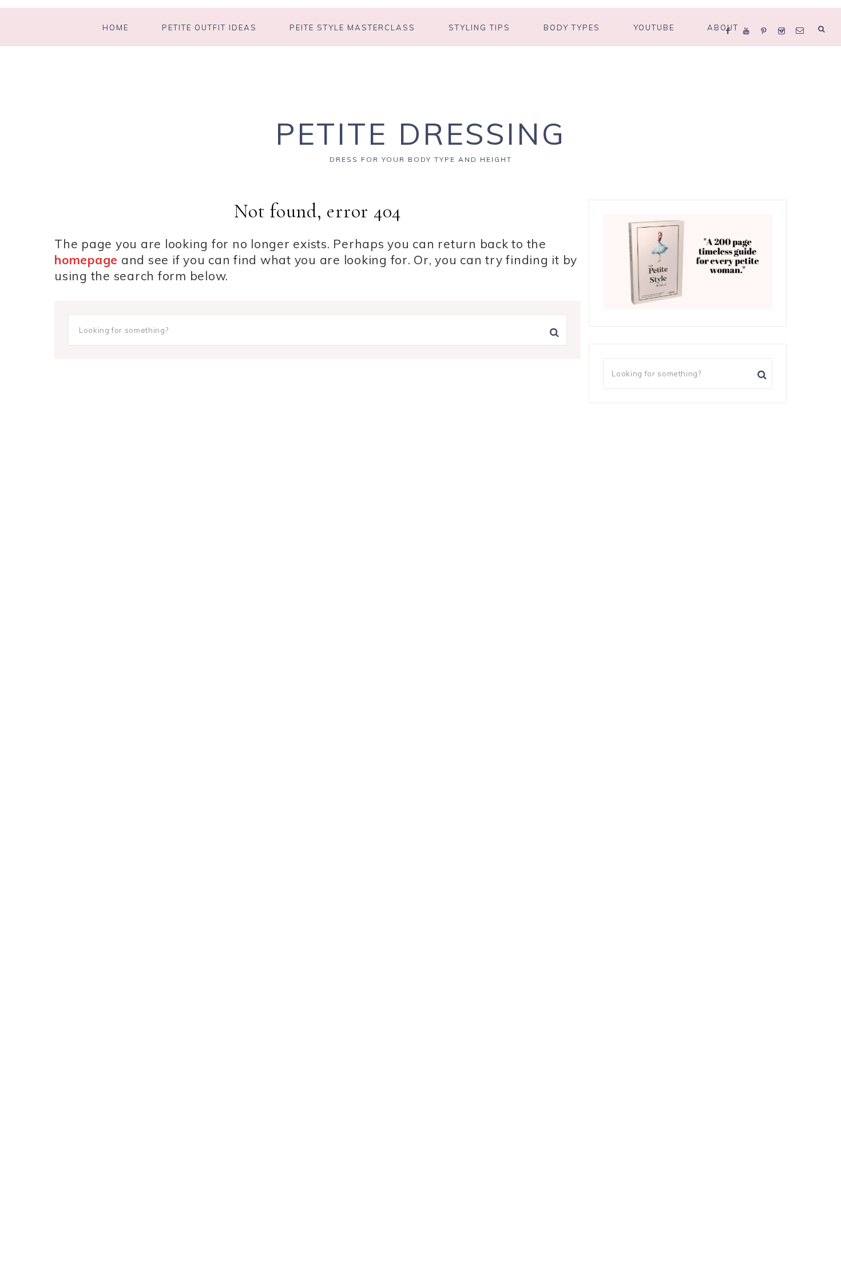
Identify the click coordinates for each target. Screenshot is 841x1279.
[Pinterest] (766, 16)
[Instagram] (784, 16)
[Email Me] (802, 16)
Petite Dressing (420, 133)
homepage (86, 259)
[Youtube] (749, 16)
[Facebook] (731, 16)
